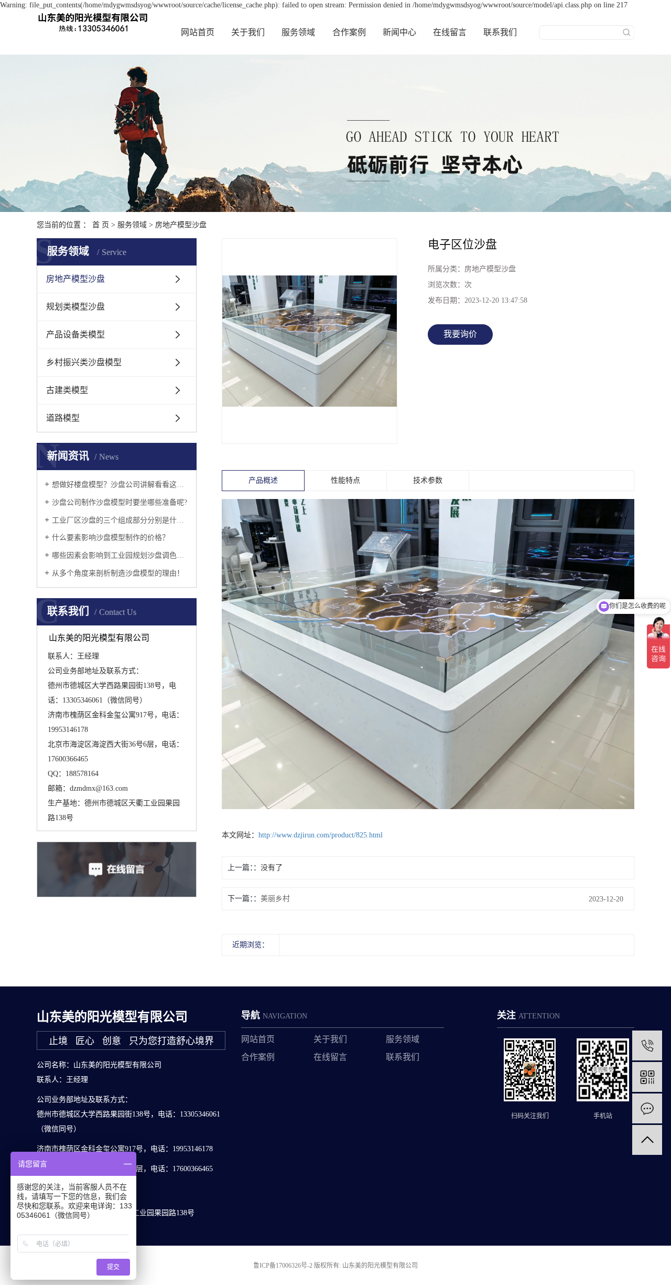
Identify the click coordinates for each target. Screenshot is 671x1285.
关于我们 (248, 32)
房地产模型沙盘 (181, 225)
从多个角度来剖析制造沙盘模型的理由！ (118, 573)
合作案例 (349, 32)
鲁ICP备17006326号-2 (282, 1265)
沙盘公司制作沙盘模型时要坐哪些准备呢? (119, 502)
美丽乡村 (275, 898)
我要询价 (460, 334)
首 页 (100, 225)
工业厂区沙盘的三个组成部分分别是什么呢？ (120, 520)
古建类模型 (67, 390)
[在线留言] (647, 1108)
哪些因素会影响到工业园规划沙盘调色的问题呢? (120, 555)
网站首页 (197, 32)
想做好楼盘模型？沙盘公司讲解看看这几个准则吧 (120, 484)
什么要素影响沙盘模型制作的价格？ (110, 537)
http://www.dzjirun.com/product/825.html (320, 835)
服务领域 (298, 32)
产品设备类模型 (75, 334)
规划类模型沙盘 (75, 306)
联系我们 (500, 32)
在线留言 (450, 32)
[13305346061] (647, 1045)
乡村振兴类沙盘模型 (84, 362)
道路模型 (63, 417)
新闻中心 (399, 32)
